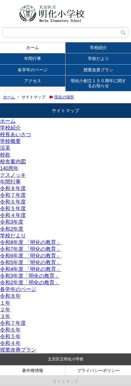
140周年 (9, 168)
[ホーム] (65, 14)
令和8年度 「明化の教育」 (30, 242)
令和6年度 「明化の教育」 (30, 256)
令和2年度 (11, 229)
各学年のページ (33, 69)
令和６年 (10, 330)
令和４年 (10, 343)
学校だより (98, 58)
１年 (5, 303)
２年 (5, 310)
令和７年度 (13, 195)
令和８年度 (13, 188)
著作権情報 (32, 370)
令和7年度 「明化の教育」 (30, 249)
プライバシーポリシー (98, 370)
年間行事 (32, 58)
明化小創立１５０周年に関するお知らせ (98, 83)
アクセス (32, 80)
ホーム (32, 47)
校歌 (5, 155)
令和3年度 (11, 222)
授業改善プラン (98, 69)
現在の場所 (64, 97)
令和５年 (10, 336)
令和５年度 (13, 208)
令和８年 (10, 296)
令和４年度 (13, 215)
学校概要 (10, 141)
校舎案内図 (13, 162)
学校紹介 (98, 47)
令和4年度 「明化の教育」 (30, 269)
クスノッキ (13, 175)
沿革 (5, 148)
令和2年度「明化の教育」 (30, 282)
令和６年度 (13, 202)
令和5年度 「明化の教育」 (30, 262)
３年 (5, 316)
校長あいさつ (15, 134)
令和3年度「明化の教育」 (30, 276)
